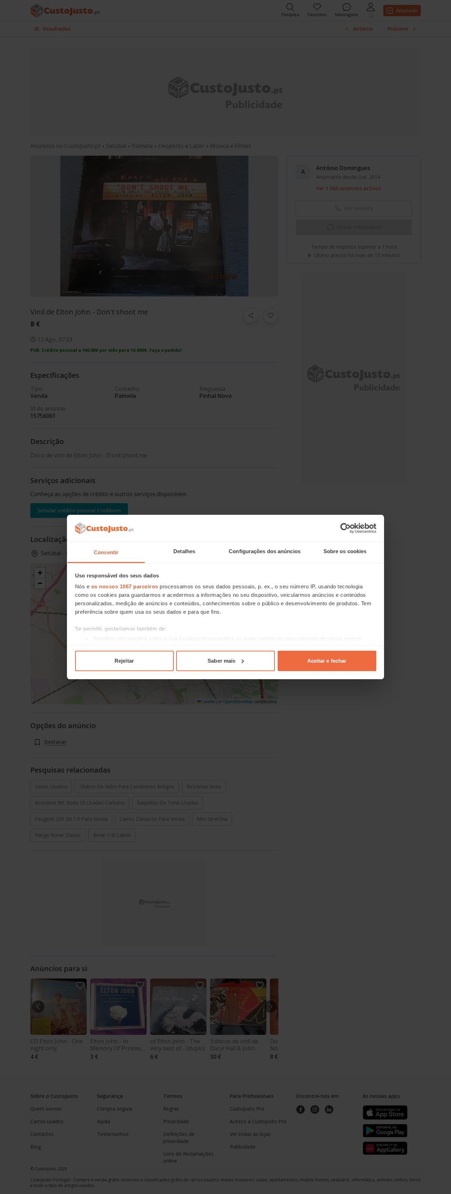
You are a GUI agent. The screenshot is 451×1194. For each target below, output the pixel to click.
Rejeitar (124, 661)
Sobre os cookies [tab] (345, 551)
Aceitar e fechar (327, 661)
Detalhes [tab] (184, 551)
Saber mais (221, 661)
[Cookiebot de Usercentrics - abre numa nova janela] (345, 528)
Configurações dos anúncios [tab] (265, 551)
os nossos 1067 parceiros (124, 586)
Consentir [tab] (106, 552)
